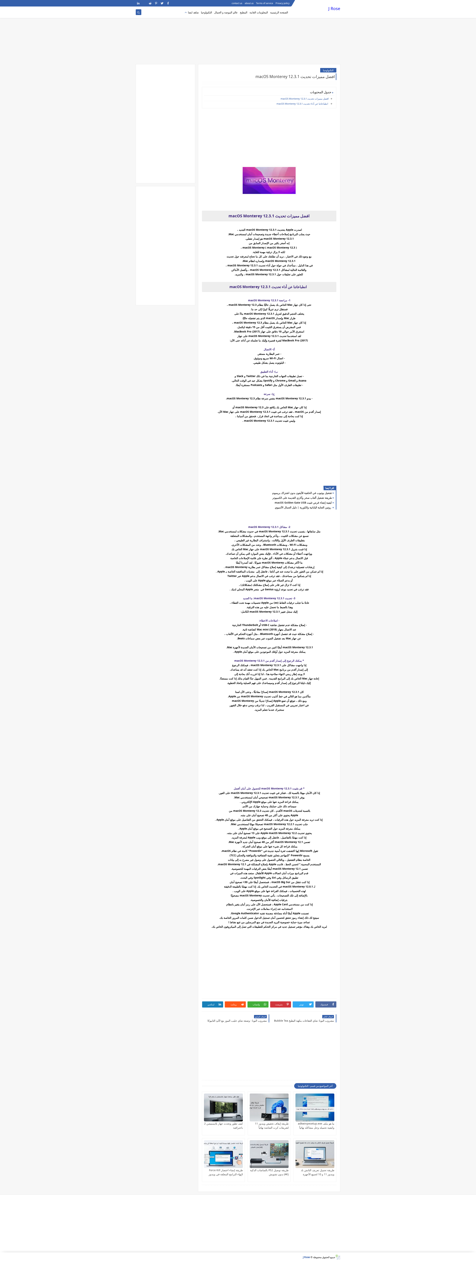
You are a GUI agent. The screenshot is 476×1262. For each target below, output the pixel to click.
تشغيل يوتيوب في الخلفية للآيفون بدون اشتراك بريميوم (302, 493)
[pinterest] (156, 3)
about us (249, 3)
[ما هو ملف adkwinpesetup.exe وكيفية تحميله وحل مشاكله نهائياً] (314, 1107)
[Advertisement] (238, 35)
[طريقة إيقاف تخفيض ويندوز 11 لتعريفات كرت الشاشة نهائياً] (269, 1107)
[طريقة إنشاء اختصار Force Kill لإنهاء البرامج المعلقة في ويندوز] (223, 1154)
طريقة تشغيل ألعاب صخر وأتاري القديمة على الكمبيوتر (302, 497)
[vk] (144, 3)
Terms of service (264, 3)
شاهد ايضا (193, 12)
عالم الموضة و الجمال (226, 12)
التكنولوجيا (206, 12)
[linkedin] (138, 3)
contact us (237, 3)
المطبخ (243, 12)
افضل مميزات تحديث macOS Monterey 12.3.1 (304, 98)
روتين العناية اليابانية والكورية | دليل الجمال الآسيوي (303, 507)
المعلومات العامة (259, 12)
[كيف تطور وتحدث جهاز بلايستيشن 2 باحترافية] (223, 1107)
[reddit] (150, 3)
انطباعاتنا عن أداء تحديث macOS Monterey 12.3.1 (302, 103)
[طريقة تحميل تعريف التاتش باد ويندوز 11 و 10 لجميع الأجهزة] (314, 1154)
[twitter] (162, 3)
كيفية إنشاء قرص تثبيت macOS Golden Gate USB (303, 502)
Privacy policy (283, 3)
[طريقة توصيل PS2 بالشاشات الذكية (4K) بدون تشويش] (269, 1154)
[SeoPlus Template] (337, 1257)
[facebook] (168, 3)
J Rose (334, 8)
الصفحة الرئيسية (279, 12)
